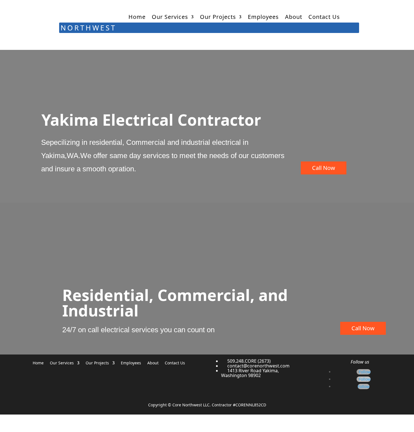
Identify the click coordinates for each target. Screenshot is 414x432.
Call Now (323, 168)
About (293, 17)
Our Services (170, 17)
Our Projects (218, 17)
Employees (263, 17)
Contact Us (324, 17)
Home (137, 17)
